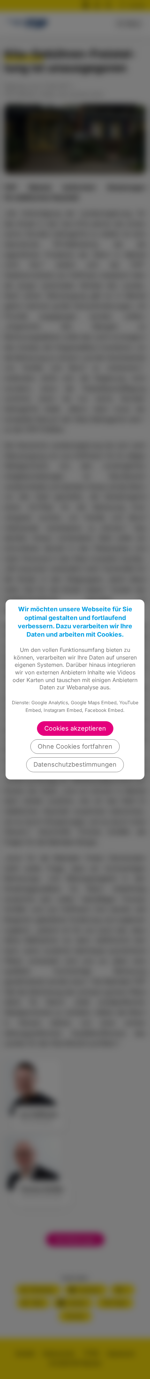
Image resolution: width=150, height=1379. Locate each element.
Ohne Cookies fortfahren (75, 746)
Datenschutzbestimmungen (75, 764)
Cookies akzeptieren (75, 728)
